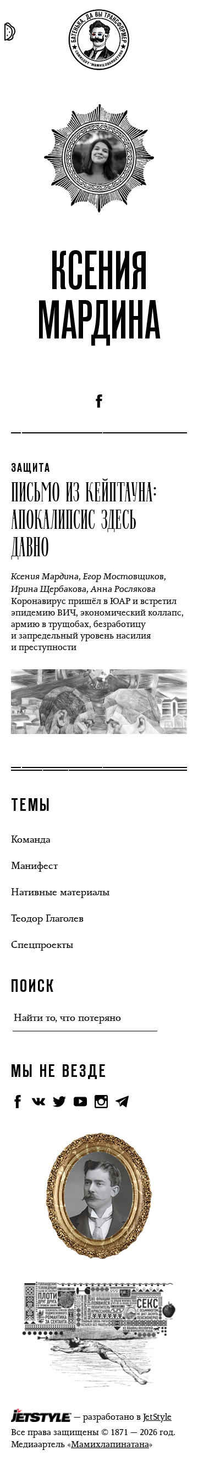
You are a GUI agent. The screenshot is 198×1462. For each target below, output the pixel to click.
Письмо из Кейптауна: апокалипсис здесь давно (84, 518)
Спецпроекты (42, 944)
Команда (30, 839)
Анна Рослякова (123, 589)
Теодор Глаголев (47, 918)
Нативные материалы (60, 892)
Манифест (34, 865)
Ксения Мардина (45, 576)
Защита (31, 468)
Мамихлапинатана (110, 1444)
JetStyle (157, 1417)
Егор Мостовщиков (123, 576)
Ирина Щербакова (48, 589)
